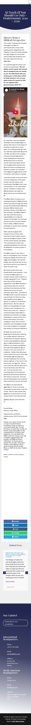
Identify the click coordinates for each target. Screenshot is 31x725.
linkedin (17, 525)
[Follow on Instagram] (10, 631)
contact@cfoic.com (13, 654)
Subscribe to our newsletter (11, 623)
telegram (16, 536)
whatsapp (16, 533)
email (16, 529)
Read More (10, 582)
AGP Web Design (18, 721)
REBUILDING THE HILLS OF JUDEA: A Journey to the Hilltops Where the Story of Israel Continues (15, 555)
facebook (16, 521)
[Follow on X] (15, 631)
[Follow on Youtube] (20, 631)
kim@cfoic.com (12, 687)
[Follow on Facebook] (5, 631)
